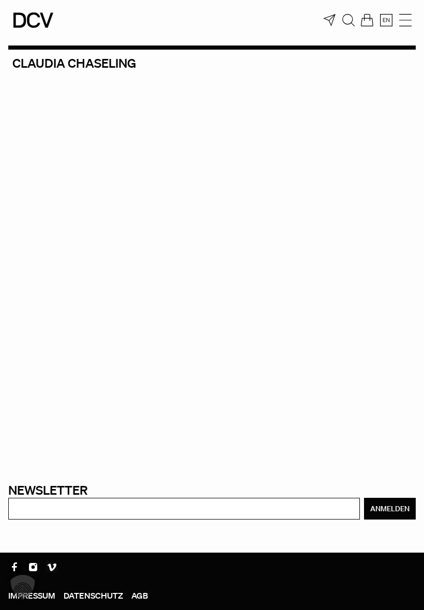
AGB (139, 595)
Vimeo (52, 567)
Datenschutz (93, 595)
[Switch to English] (386, 20)
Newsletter (48, 489)
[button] (23, 587)
